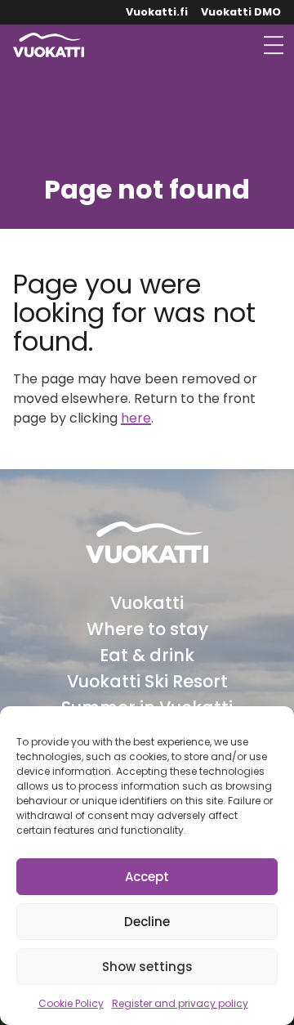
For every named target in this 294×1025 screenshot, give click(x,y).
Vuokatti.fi (157, 12)
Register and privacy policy (180, 1003)
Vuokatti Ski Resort (147, 681)
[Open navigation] (273, 45)
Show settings (147, 966)
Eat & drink (147, 655)
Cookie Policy (71, 1003)
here (136, 418)
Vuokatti (147, 603)
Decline (147, 921)
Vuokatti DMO (241, 12)
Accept (147, 876)
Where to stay (147, 629)
